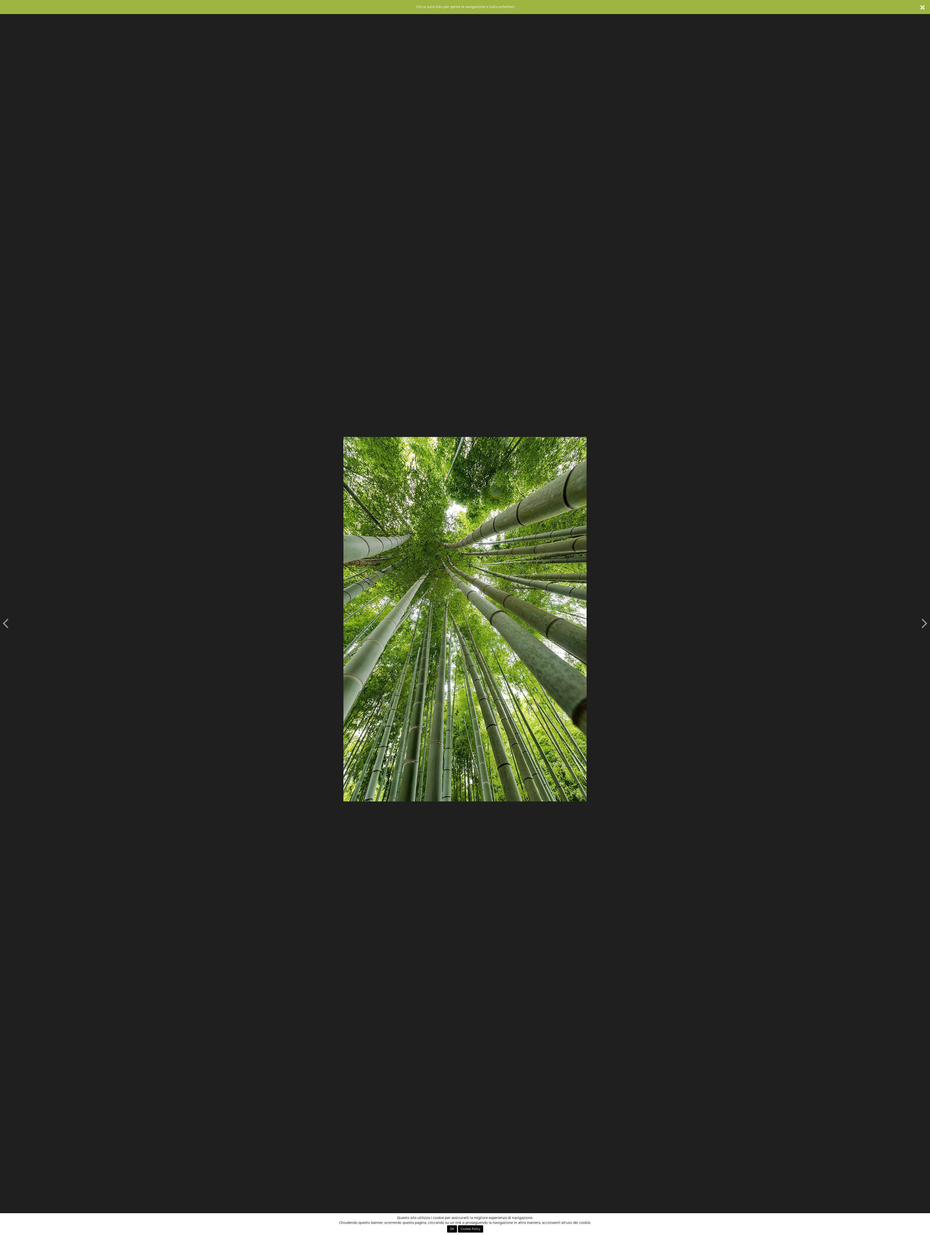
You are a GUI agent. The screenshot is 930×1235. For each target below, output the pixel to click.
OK (452, 1228)
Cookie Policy (470, 1228)
